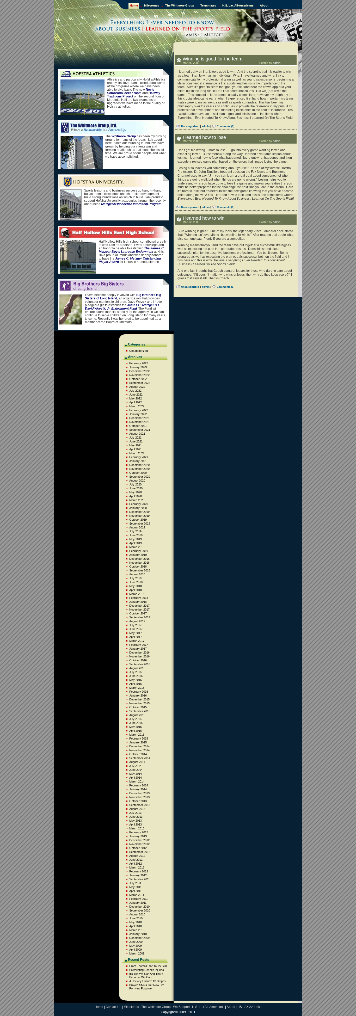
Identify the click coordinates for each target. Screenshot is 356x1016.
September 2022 (139, 382)
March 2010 (136, 930)
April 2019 (135, 543)
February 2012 (138, 871)
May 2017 (135, 633)
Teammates (208, 5)
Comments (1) (225, 126)
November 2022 (139, 375)
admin (276, 62)
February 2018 (138, 597)
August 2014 (137, 761)
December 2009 (139, 937)
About (264, 5)
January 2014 (138, 789)
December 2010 (139, 906)
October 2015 (138, 707)
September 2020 (139, 476)
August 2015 (137, 715)
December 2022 (139, 371)
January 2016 (138, 695)
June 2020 (136, 488)
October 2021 (138, 425)
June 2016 (136, 676)
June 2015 (136, 722)
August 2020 (137, 480)
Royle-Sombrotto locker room (131, 91)
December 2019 (139, 511)
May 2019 (135, 539)
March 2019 (136, 547)
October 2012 (138, 847)
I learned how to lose (204, 137)
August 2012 (137, 855)
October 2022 (138, 378)
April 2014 (135, 777)
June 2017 (136, 629)
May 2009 (135, 945)
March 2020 (136, 500)
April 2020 (135, 496)
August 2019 (137, 527)
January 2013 (138, 836)
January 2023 (138, 367)
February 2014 (138, 785)
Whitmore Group (124, 136)
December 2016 (139, 652)
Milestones (151, 5)
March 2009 (136, 953)
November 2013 (139, 797)
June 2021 (136, 441)
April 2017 (135, 636)
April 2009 (135, 949)
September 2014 (139, 758)
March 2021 (136, 453)
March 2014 (136, 781)
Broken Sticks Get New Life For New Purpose (146, 986)
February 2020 (138, 504)
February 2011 (138, 898)
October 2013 (138, 801)
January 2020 (138, 507)
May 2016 (135, 679)
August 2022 (137, 386)
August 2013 (137, 808)
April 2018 (135, 590)
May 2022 (135, 398)
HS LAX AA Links (249, 1006)
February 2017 (138, 644)
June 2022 (136, 394)
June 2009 (136, 941)
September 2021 (139, 429)
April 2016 (135, 683)
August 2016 (137, 668)
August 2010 (137, 914)
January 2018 (138, 601)
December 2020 (139, 464)
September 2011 (139, 879)
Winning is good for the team (212, 58)
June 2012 (136, 859)
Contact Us (113, 1006)
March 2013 (136, 828)
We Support (181, 1006)
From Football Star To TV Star (148, 966)
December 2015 (139, 699)
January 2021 (138, 461)
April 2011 (135, 890)
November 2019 (139, 515)
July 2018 (135, 578)
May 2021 (135, 445)
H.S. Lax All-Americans (238, 5)
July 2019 (135, 531)
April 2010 (135, 926)
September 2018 (139, 570)
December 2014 (139, 746)
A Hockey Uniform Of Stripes (147, 981)
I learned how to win (203, 218)
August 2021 (137, 433)
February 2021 (138, 457)
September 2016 (139, 664)
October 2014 (138, 754)
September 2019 (139, 523)
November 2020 (139, 468)
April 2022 (135, 402)
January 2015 (138, 742)
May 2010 (135, 922)
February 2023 (138, 363)
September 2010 (139, 910)
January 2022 (138, 414)
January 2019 (138, 554)
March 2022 (136, 406)
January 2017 (138, 648)
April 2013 (135, 824)
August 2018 (137, 574)
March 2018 (136, 593)
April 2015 (135, 730)
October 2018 (138, 566)
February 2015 (138, 738)
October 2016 (138, 660)
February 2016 (138, 691)
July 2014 (135, 765)
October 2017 (138, 613)
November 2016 (139, 656)
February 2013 (138, 832)
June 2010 (136, 918)
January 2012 (138, 875)
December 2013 (139, 793)
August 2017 (137, 621)
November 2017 (139, 609)
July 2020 (135, 484)
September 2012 (139, 851)
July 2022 (135, 390)
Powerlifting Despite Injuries (146, 969)
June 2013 (136, 816)
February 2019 (138, 550)
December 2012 (139, 840)
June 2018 (136, 582)
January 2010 (138, 933)
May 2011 (135, 887)
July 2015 (135, 719)
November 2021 (139, 421)
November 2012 (139, 844)
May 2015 (135, 726)
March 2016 (136, 687)
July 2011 (135, 883)
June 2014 (136, 769)
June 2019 (136, 535)
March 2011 (136, 894)
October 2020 (138, 472)
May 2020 (135, 492)
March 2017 (136, 640)
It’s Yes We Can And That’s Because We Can (146, 975)
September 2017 (139, 617)
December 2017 (139, 605)
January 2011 (137, 902)
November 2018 (139, 562)
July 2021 (135, 437)
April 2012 (135, 863)
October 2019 (138, 519)
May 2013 (135, 820)
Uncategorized (190, 126)
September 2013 (139, 804)
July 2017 (135, 625)
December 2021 (139, 418)
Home (134, 5)
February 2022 (138, 410)
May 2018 (135, 586)
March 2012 (136, 867)
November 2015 (139, 703)
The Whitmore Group (179, 5)
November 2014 (139, 750)
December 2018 (139, 558)
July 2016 (135, 672)
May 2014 (135, 773)
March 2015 (136, 734)
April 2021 (135, 449)
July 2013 (135, 812)
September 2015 (139, 711)
